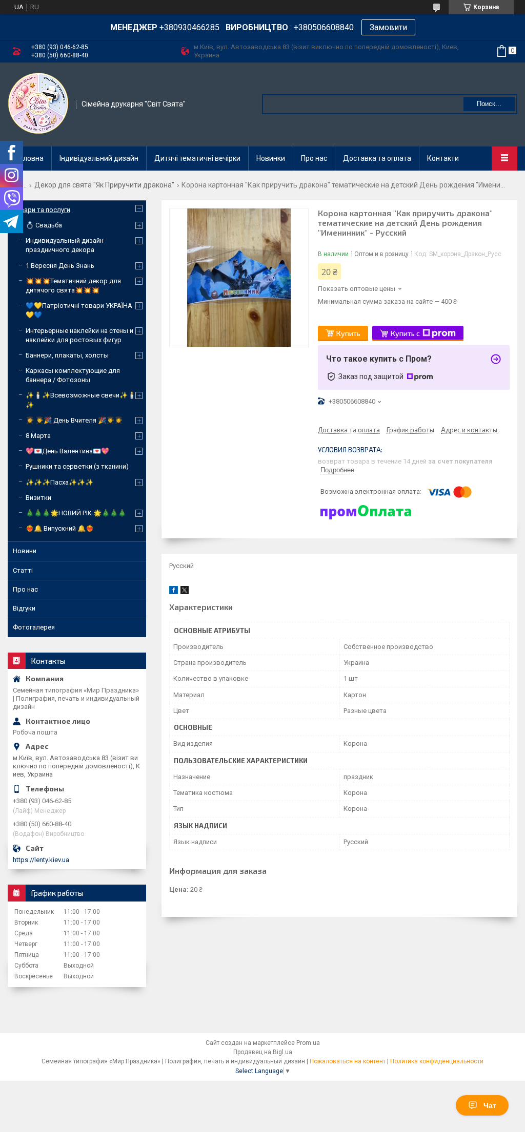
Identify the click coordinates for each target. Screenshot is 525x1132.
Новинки (270, 158)
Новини (24, 551)
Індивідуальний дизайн (98, 158)
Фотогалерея (34, 627)
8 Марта (38, 435)
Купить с (405, 333)
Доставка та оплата (377, 158)
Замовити (388, 27)
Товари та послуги (41, 210)
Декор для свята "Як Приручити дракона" (104, 185)
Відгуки (24, 608)
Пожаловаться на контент (348, 1061)
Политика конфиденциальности (436, 1061)
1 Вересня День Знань (60, 265)
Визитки (38, 497)
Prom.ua (308, 1042)
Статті (23, 570)
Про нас (314, 158)
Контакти (443, 158)
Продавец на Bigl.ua (262, 1052)
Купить (348, 333)
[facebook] (173, 592)
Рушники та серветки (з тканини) (77, 466)
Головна (30, 158)
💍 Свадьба (44, 225)
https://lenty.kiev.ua (41, 860)
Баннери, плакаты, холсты (67, 355)
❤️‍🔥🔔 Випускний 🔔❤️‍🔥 (60, 528)
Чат (489, 1105)
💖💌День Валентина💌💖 (67, 451)
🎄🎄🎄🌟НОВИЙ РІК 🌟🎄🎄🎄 (76, 513)
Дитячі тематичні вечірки (197, 158)
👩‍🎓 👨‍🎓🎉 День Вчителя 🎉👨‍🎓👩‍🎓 (74, 420)
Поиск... (489, 104)
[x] (184, 592)
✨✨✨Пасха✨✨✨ (59, 482)
